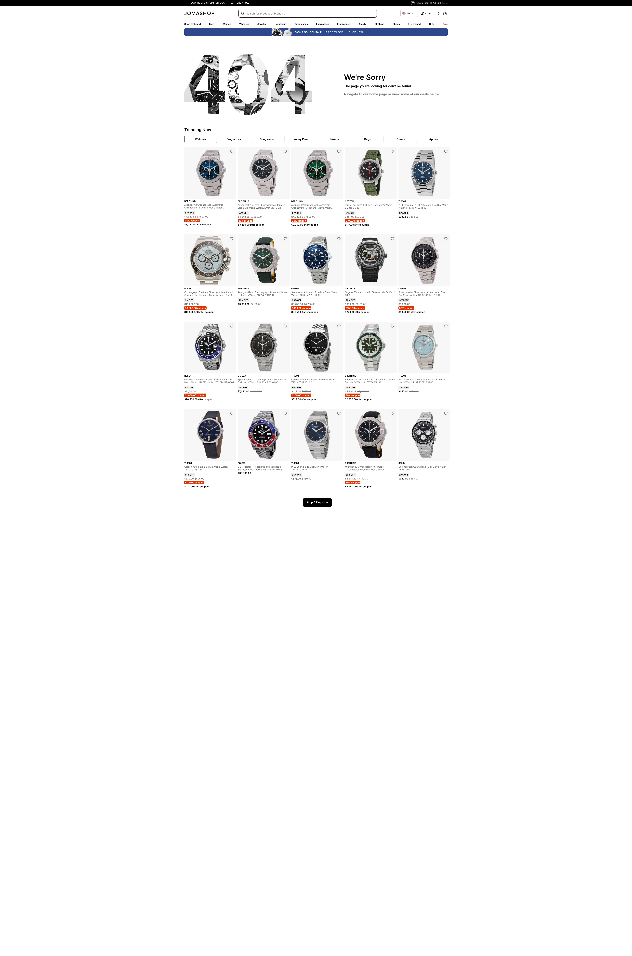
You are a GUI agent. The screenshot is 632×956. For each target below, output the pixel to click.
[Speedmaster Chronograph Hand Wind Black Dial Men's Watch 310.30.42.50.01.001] (446, 239)
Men (211, 24)
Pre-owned (414, 24)
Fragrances (343, 24)
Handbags (280, 24)
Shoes (396, 24)
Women (227, 24)
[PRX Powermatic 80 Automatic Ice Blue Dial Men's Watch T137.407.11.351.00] (446, 326)
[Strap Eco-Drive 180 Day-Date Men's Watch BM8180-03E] (392, 151)
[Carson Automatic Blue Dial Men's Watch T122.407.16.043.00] (232, 413)
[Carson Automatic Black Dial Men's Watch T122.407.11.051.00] (339, 326)
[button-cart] (445, 13)
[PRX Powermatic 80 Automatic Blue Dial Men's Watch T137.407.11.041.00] (446, 151)
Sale (445, 24)
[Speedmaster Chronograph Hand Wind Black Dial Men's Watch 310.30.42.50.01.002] (285, 326)
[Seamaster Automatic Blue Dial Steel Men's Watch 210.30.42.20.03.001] (339, 239)
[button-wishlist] (438, 13)
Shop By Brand (192, 24)
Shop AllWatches (317, 502)
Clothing (379, 24)
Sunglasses (301, 24)
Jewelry (261, 24)
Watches (244, 24)
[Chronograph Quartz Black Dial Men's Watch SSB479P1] (446, 413)
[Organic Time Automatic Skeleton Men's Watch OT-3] (392, 239)
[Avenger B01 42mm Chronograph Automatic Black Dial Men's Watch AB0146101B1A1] (285, 151)
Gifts (431, 24)
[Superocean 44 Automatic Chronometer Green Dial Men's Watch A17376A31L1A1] (392, 326)
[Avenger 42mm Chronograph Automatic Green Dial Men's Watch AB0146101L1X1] (285, 239)
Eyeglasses (322, 24)
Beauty (362, 24)
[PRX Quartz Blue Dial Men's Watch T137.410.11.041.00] (339, 413)
